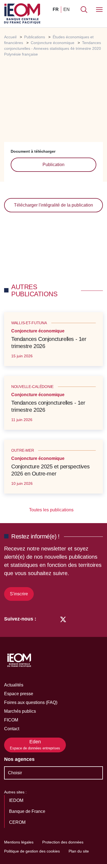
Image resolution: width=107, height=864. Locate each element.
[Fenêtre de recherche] (84, 9)
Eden (35, 744)
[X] (63, 619)
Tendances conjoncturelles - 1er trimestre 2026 (48, 406)
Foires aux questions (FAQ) (30, 702)
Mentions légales (18, 842)
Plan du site (79, 851)
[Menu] (99, 9)
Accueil (10, 37)
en (66, 9)
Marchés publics (20, 711)
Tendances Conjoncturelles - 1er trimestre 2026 (48, 342)
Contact (11, 728)
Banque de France (27, 811)
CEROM (18, 822)
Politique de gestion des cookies (32, 851)
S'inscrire (19, 594)
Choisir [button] (15, 772)
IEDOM (16, 800)
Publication (53, 164)
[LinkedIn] (43, 619)
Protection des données (62, 842)
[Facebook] (52, 619)
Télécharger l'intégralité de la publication (53, 205)
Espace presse (18, 693)
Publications (34, 37)
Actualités (13, 685)
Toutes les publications (52, 510)
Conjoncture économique (52, 42)
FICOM (11, 720)
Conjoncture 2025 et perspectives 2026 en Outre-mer (50, 470)
